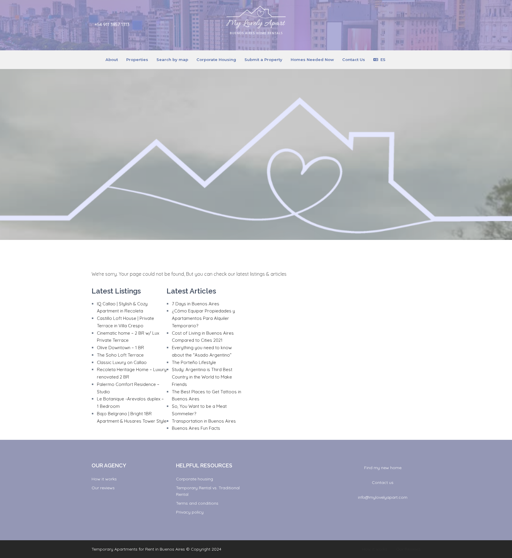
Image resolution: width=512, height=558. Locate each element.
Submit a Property (263, 59)
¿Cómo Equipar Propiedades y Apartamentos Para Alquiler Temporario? (203, 318)
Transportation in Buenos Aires (204, 421)
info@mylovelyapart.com (382, 497)
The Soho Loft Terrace (120, 355)
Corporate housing (194, 479)
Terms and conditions (197, 503)
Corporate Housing (216, 59)
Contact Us (353, 59)
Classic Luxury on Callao (122, 362)
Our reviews (103, 487)
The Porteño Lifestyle (194, 362)
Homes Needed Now (312, 59)
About (111, 59)
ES (382, 59)
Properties (137, 59)
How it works (104, 479)
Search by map (172, 59)
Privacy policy (190, 512)
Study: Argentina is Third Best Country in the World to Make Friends (202, 377)
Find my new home (382, 467)
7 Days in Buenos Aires (195, 304)
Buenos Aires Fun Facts (196, 428)
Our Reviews (408, 549)
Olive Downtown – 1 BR (120, 347)
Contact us (382, 482)
